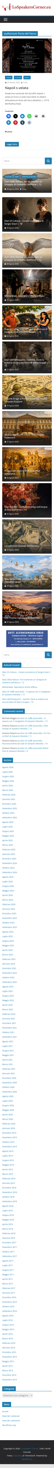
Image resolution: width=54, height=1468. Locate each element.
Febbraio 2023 (8, 962)
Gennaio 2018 (8, 1241)
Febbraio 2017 (8, 1291)
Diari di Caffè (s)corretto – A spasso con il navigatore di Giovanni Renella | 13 (25, 334)
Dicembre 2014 (9, 1378)
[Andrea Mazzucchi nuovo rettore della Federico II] (27, 432)
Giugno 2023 (8, 944)
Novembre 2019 (9, 1141)
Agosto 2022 (7, 990)
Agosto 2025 (7, 825)
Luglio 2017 (7, 1269)
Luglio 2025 (7, 830)
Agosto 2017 (7, 1264)
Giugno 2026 (8, 780)
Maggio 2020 (8, 1113)
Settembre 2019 (9, 1150)
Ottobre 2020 (8, 1090)
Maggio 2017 (8, 1278)
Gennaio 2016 (8, 1351)
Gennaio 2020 (8, 1132)
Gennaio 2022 (8, 1022)
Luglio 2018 (7, 1214)
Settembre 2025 (9, 821)
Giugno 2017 (8, 1273)
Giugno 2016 (8, 1328)
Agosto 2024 (7, 880)
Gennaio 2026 (8, 803)
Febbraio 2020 (8, 1127)
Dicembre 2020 (9, 1081)
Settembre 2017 (9, 1259)
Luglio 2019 (7, 1159)
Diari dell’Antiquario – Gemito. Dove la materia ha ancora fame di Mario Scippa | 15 (26, 366)
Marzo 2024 (7, 903)
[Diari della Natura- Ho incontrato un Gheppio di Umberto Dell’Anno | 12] (27, 254)
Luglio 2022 (7, 994)
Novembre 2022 (9, 976)
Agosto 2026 (7, 771)
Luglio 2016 (7, 1323)
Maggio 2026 (8, 784)
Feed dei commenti (11, 1424)
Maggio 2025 (8, 839)
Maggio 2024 (8, 894)
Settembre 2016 (9, 1314)
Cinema (8, 78)
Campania (15, 183)
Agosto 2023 (7, 935)
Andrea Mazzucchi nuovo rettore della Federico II (24, 440)
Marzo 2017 (7, 1287)
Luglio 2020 (7, 1104)
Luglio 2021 (7, 1049)
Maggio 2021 (8, 1058)
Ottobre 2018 (8, 1200)
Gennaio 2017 (8, 1296)
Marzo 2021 (7, 1068)
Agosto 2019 (7, 1154)
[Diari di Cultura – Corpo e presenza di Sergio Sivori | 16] (27, 218)
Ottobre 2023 (8, 926)
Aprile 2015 (7, 1369)
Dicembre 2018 (9, 1191)
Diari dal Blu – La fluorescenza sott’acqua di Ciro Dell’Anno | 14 (25, 512)
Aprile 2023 (7, 953)
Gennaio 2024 (8, 912)
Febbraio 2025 (8, 853)
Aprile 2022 (7, 1008)
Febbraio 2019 (8, 1182)
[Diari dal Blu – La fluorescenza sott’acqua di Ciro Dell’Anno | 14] (27, 504)
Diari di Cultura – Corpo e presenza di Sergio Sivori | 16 (23, 226)
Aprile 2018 (7, 1227)
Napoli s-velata (16, 87)
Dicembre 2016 (9, 1301)
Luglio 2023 (7, 940)
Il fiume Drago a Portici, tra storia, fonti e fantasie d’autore (25, 404)
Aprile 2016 (7, 1337)
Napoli (27, 78)
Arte (7, 183)
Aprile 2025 (7, 844)
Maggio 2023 (8, 949)
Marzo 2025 (7, 848)
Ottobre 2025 (8, 816)
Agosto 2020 (7, 1100)
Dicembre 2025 (9, 807)
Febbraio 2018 (8, 1237)
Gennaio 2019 (8, 1186)
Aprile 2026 (7, 789)
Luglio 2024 (7, 885)
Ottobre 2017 (8, 1255)
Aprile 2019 (7, 1173)
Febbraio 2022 (8, 1017)
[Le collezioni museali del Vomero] (27, 540)
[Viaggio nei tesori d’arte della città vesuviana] (27, 468)
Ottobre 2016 (8, 1310)
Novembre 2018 (9, 1196)
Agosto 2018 (7, 1209)
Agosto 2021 (7, 1045)
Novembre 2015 (9, 1360)
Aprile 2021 (7, 1063)
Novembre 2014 (9, 1383)
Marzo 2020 (7, 1122)
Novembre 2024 (9, 866)
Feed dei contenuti (11, 1419)
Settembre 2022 (9, 985)
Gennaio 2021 (8, 1077)
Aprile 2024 (7, 898)
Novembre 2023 (9, 921)
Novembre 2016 (9, 1305)
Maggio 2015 (8, 1365)
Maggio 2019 (8, 1168)
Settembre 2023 (9, 930)
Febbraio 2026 (8, 798)
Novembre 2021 (9, 1031)
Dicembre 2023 (9, 917)
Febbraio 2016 (8, 1346)
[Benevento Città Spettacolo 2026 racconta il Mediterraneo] (27, 576)
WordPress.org (9, 1428)
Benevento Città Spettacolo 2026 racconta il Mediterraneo (26, 584)
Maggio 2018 (8, 1223)
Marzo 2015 (7, 1374)
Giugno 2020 (8, 1109)
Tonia (25, 82)
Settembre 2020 (9, 1095)
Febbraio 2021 (8, 1072)
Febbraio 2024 (8, 908)
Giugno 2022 (8, 999)
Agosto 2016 (7, 1319)
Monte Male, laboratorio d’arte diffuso (24, 188)
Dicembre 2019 (9, 1136)
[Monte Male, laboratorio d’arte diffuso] (27, 170)
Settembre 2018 (9, 1205)
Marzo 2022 (7, 1013)
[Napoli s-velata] (27, 55)
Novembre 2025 (9, 812)
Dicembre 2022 (9, 972)
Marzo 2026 (7, 793)
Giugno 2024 (8, 889)
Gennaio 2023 (8, 967)
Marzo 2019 (7, 1177)
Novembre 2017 (9, 1250)
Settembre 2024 (9, 876)
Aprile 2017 (7, 1282)
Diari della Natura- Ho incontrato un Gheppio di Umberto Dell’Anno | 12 (23, 262)
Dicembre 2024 (9, 862)
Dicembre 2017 (9, 1246)
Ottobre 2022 (8, 981)
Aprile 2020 (7, 1118)
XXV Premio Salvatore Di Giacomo (22, 621)
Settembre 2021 (9, 1040)
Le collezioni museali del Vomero (21, 549)
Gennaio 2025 (8, 857)
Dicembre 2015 (9, 1355)
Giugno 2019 (8, 1164)
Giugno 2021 (8, 1054)
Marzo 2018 (7, 1232)
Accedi (5, 1415)
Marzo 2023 (7, 958)
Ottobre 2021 (8, 1036)
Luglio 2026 (7, 775)
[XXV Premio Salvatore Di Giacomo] (27, 612)
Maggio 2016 (8, 1333)
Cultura (18, 78)
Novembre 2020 (9, 1086)
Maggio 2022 (8, 1004)
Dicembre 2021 (9, 1026)
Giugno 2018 (8, 1218)
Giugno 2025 (8, 834)
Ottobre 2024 (8, 871)
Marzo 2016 (7, 1342)
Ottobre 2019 (8, 1145)
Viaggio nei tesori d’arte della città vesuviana (22, 476)
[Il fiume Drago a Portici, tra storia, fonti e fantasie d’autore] (27, 396)
